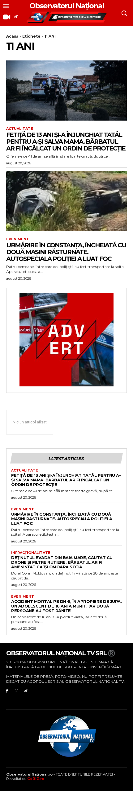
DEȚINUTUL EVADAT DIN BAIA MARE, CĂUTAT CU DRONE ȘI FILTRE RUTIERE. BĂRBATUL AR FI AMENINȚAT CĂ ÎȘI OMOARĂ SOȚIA (62, 562)
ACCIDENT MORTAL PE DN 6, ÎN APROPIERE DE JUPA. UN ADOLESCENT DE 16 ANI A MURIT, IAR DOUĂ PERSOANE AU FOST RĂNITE (66, 606)
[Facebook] (7, 690)
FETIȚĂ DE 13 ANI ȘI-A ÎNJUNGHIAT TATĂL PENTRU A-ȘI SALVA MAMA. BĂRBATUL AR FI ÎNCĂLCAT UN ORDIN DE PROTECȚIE (65, 141)
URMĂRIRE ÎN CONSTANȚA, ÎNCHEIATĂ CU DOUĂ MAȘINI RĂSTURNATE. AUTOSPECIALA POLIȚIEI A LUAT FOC (66, 251)
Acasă (12, 36)
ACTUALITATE (19, 129)
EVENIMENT (17, 239)
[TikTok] (26, 690)
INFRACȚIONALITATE (30, 553)
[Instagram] (16, 690)
